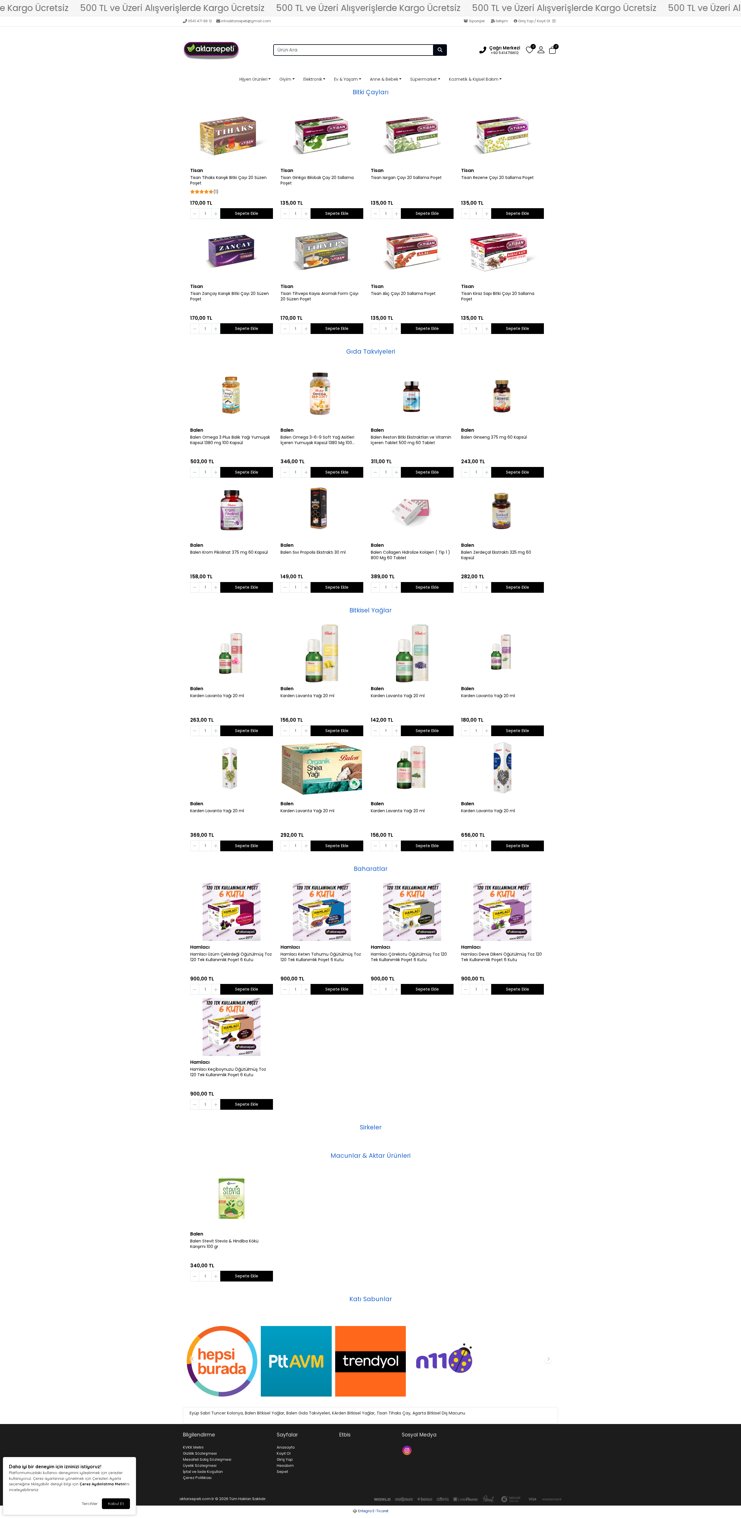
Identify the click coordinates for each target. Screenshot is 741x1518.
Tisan (196, 170)
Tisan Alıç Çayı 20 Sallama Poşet (403, 293)
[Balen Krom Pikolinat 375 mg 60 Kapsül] (231, 510)
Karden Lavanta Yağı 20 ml (217, 696)
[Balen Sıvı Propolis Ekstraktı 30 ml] (321, 510)
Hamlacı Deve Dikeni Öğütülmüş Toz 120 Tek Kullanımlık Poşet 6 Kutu (501, 957)
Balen (196, 430)
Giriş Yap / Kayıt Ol (534, 21)
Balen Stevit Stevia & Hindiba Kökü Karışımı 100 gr (224, 1243)
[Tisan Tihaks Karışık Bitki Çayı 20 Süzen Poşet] (231, 135)
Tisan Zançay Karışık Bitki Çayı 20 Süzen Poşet (229, 296)
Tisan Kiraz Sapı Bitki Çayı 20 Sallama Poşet (497, 296)
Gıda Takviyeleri (370, 351)
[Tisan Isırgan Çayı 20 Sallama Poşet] (412, 135)
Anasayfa (286, 1447)
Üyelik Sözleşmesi (200, 1465)
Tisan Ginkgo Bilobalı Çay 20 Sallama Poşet (317, 180)
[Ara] (440, 50)
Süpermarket (423, 79)
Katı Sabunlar (370, 1299)
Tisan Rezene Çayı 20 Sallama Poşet (497, 177)
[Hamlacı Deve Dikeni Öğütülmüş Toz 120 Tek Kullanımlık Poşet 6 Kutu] (502, 912)
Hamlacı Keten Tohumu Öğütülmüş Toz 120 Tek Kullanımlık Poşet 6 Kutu (320, 957)
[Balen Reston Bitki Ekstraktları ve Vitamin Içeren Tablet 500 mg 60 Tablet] (412, 395)
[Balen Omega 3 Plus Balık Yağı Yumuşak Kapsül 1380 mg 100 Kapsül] (231, 395)
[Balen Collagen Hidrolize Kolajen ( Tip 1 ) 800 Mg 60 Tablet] (412, 510)
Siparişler (477, 21)
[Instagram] (555, 21)
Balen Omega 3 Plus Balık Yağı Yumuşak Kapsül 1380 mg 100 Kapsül (230, 440)
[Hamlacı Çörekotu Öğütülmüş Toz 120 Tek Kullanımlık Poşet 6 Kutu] (412, 912)
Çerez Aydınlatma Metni (102, 1484)
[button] (552, 50)
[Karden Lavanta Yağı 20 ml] (231, 653)
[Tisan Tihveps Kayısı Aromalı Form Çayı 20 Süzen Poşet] (321, 251)
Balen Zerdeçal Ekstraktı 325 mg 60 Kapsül (496, 555)
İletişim (502, 21)
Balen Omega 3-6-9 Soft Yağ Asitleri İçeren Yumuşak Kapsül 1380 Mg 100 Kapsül (317, 440)
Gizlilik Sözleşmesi (200, 1453)
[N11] (444, 1361)
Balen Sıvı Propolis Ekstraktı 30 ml (313, 552)
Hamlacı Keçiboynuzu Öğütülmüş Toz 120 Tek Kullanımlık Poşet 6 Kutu (228, 1072)
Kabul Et (116, 1503)
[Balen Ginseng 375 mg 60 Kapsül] (502, 395)
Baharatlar (371, 869)
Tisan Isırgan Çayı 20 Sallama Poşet (406, 177)
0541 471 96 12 (200, 21)
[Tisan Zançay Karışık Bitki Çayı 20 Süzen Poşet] (231, 251)
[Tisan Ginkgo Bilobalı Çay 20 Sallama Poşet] (321, 135)
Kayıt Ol (284, 1453)
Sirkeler (370, 1127)
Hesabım (285, 1465)
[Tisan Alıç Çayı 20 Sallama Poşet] (412, 251)
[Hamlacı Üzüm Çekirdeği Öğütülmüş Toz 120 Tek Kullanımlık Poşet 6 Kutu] (231, 912)
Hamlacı (200, 947)
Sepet (282, 1471)
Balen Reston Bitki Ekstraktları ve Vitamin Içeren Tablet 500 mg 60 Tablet (411, 440)
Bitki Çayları (371, 92)
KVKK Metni (193, 1447)
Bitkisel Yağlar (370, 610)
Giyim (285, 79)
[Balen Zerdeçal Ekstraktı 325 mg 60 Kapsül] (502, 510)
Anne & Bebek (384, 79)
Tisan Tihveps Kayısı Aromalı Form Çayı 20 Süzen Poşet (319, 296)
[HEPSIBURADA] (222, 1361)
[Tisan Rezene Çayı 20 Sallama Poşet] (502, 135)
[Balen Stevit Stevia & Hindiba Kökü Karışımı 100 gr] (231, 1199)
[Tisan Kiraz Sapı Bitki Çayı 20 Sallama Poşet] (502, 251)
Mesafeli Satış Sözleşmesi (207, 1459)
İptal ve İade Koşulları (203, 1471)
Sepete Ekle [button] (246, 213)
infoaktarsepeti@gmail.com (246, 21)
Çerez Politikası (197, 1477)
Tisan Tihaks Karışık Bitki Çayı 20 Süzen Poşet (228, 180)
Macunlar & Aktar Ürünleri (370, 1155)
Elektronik (312, 79)
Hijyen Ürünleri (253, 79)
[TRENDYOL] (370, 1361)
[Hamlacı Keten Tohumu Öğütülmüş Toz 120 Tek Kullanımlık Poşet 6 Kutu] (321, 912)
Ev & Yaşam (346, 79)
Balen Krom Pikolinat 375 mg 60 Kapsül (229, 552)
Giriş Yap (285, 1459)
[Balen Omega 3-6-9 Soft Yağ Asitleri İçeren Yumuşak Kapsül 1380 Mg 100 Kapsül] (321, 395)
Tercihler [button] (90, 1503)
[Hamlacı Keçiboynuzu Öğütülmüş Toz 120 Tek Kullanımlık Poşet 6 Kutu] (231, 1027)
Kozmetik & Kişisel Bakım (473, 79)
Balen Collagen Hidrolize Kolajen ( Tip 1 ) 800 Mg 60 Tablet (410, 555)
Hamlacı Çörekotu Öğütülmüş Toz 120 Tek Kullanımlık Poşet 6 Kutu (409, 957)
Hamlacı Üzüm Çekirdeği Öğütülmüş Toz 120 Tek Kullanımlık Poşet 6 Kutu (231, 957)
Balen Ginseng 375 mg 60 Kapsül (494, 437)
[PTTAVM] (296, 1361)
